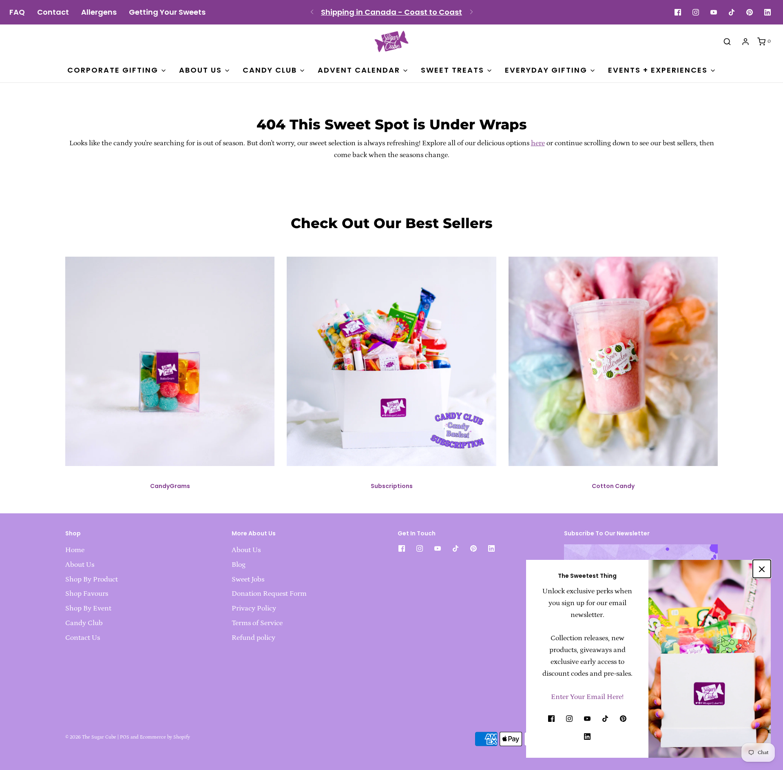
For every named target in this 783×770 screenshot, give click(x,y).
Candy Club (84, 623)
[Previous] (312, 12)
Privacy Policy (254, 608)
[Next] (471, 12)
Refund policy (253, 638)
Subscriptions (392, 486)
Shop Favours (86, 594)
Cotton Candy (613, 486)
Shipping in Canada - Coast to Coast (391, 12)
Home (74, 550)
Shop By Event (88, 608)
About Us (79, 565)
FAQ (17, 12)
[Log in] (745, 42)
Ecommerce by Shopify (165, 737)
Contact (53, 12)
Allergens (99, 12)
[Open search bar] (727, 41)
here (538, 143)
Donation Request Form (269, 594)
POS (124, 737)
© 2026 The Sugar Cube (90, 737)
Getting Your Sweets (167, 12)
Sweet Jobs (248, 579)
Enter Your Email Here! (587, 697)
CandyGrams (170, 486)
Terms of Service (257, 623)
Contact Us (82, 638)
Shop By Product (91, 579)
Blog (239, 565)
